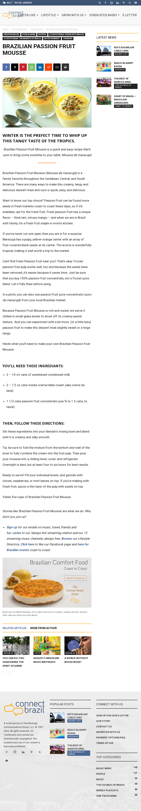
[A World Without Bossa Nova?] (77, 645)
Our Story (103, 721)
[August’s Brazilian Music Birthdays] (46, 645)
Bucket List (121, 54)
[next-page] (10, 673)
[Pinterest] (123, 3)
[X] (129, 3)
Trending (67, 38)
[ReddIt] (48, 67)
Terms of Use (104, 743)
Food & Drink (37, 29)
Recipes (42, 34)
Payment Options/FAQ (110, 737)
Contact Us (104, 726)
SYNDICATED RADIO (103, 15)
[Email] (57, 67)
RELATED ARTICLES (15, 628)
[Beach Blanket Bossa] (104, 66)
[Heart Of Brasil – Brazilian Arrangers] (104, 100)
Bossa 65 (8, 653)
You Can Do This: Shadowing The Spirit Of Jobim (14, 661)
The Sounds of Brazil (123, 86)
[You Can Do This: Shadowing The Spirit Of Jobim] (16, 645)
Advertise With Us (108, 732)
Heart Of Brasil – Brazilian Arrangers (125, 99)
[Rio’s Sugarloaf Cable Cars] (104, 51)
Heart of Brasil (123, 106)
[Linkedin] (117, 3)
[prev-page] (5, 673)
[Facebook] (105, 3)
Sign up (11, 527)
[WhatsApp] (31, 67)
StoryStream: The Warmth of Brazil (22, 38)
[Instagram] (111, 3)
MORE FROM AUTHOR (43, 628)
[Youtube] (135, 3)
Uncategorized (19, 29)
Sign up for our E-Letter (112, 715)
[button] (100, 2)
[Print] (65, 67)
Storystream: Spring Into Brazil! (66, 34)
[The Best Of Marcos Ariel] (104, 82)
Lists (37, 653)
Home (6, 29)
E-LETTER (129, 15)
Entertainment (52, 38)
